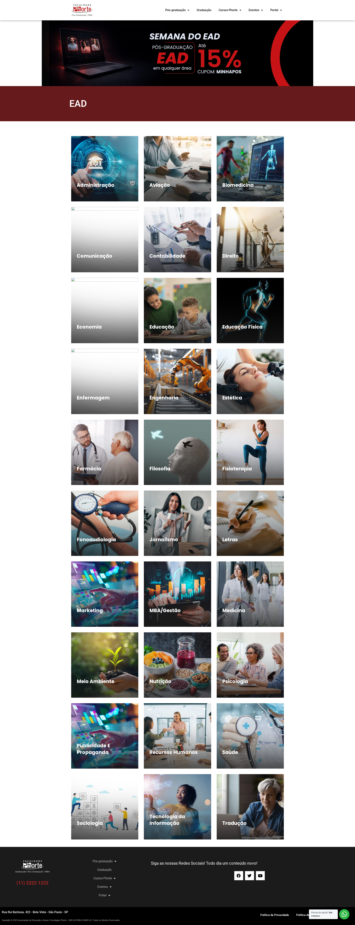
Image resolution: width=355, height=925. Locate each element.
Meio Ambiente (95, 681)
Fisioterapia (237, 468)
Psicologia (235, 681)
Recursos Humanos (173, 752)
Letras (230, 539)
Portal (274, 10)
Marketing (90, 610)
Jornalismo (163, 539)
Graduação (204, 10)
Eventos (254, 10)
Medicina (233, 610)
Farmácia (89, 468)
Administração (95, 185)
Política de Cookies (308, 915)
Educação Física (242, 327)
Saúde (230, 752)
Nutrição (160, 681)
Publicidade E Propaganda (93, 749)
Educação (161, 327)
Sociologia (90, 823)
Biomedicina (238, 185)
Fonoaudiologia (96, 539)
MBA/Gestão (165, 610)
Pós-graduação (175, 10)
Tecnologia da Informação (167, 820)
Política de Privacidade (274, 915)
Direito (230, 256)
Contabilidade (167, 256)
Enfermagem (93, 397)
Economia (89, 327)
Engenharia (163, 397)
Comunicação (94, 256)
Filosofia (159, 468)
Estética (232, 397)
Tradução (234, 823)
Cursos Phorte (228, 10)
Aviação (159, 185)
